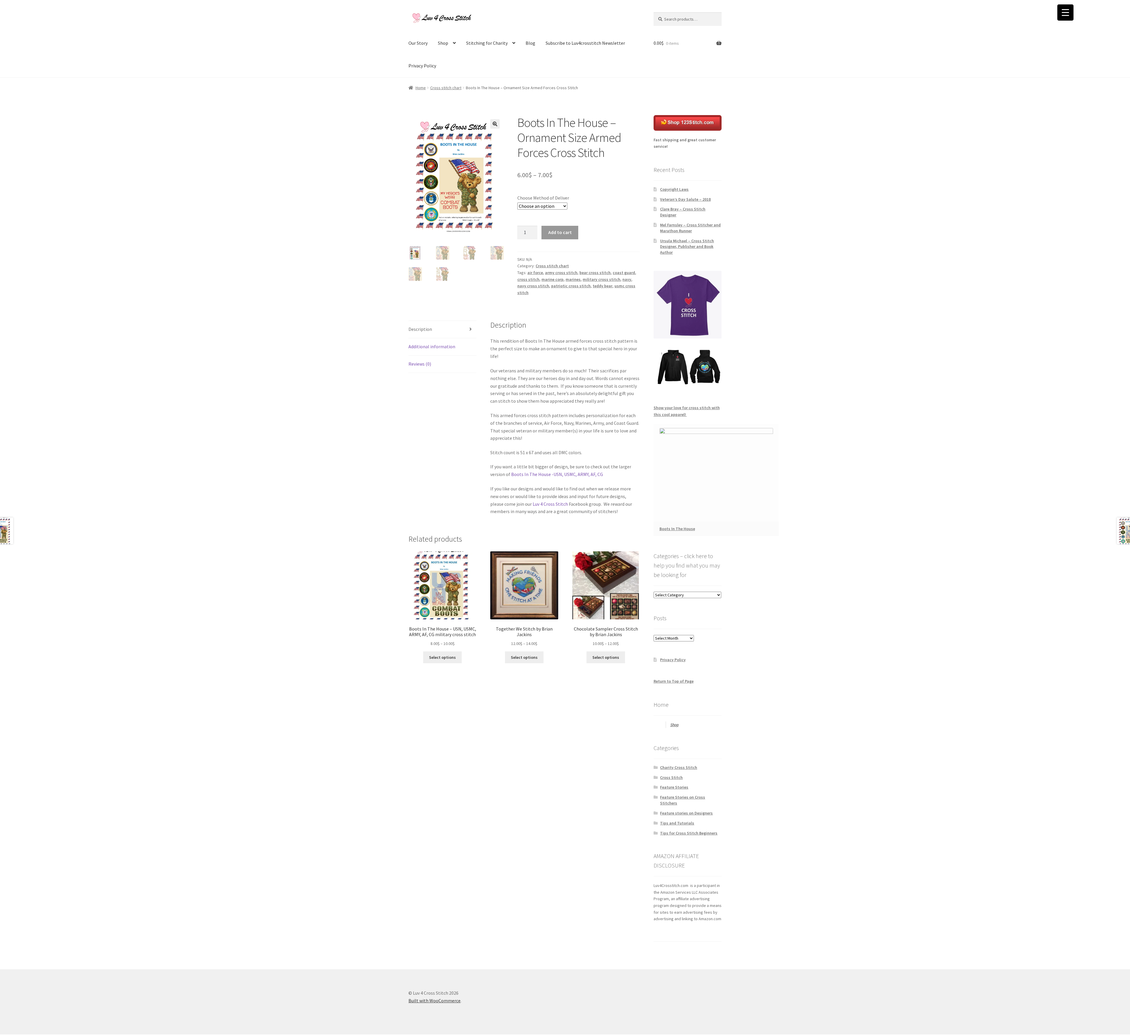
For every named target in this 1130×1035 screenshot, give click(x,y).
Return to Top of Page (674, 681)
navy (626, 279)
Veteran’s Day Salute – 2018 (685, 199)
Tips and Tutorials (677, 823)
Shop (443, 43)
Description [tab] (420, 329)
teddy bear (602, 285)
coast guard (624, 272)
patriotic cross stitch (571, 285)
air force (535, 272)
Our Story (418, 43)
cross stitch (528, 279)
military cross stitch (601, 279)
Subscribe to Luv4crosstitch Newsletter (585, 43)
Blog (530, 43)
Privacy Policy (422, 66)
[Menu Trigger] (1065, 12)
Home (421, 87)
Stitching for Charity (487, 43)
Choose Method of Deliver (543, 198)
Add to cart (560, 232)
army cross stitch (561, 272)
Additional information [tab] (431, 346)
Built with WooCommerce (434, 1001)
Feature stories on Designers (686, 813)
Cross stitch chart (445, 87)
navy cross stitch (533, 285)
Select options (442, 657)
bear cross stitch (595, 272)
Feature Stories (674, 787)
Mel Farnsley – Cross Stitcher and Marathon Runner (690, 227)
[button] (495, 124)
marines (573, 279)
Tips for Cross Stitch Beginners (688, 833)
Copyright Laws (674, 189)
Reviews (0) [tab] (419, 364)
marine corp (552, 279)
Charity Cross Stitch (678, 767)
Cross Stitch (671, 777)
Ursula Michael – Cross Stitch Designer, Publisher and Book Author (687, 246)
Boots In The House (677, 528)
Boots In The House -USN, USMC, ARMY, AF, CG (557, 474)
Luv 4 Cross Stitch (550, 504)
